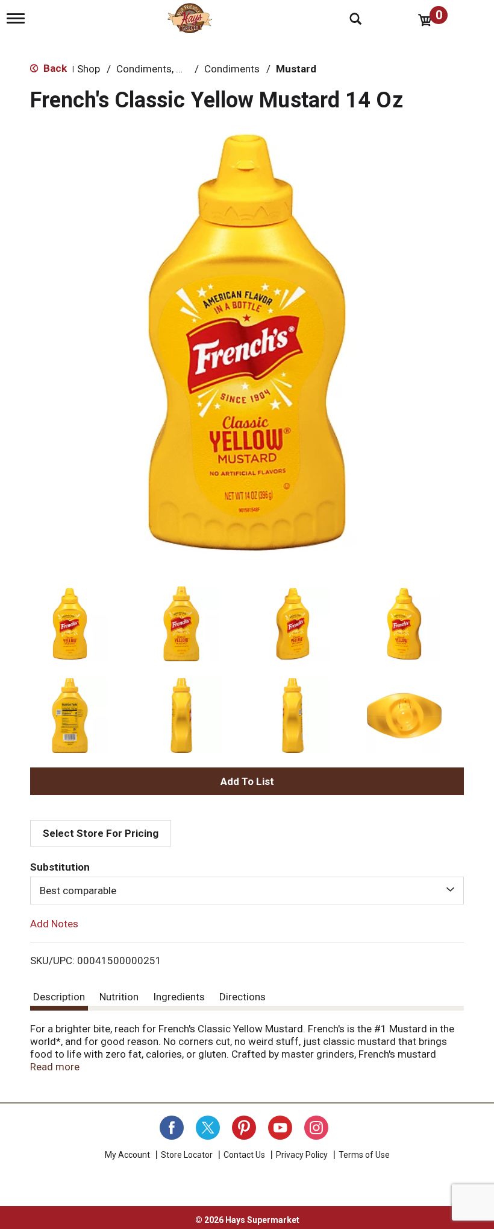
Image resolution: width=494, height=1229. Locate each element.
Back (54, 68)
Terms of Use (364, 1155)
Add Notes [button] (54, 924)
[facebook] (172, 1128)
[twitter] (208, 1128)
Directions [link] (242, 997)
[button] (70, 624)
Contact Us (244, 1155)
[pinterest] (244, 1128)
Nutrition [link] (119, 997)
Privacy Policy (302, 1155)
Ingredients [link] (179, 997)
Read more (55, 1067)
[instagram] (316, 1128)
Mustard (296, 69)
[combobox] (247, 890)
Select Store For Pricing (100, 833)
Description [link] (59, 997)
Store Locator (187, 1155)
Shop (88, 69)
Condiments (232, 69)
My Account (127, 1155)
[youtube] (280, 1128)
